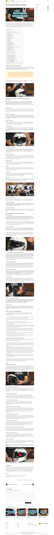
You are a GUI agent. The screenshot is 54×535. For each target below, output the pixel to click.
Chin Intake (9, 41)
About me (18, 524)
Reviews (37, 7)
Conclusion (8, 63)
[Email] (33, 480)
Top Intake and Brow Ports (11, 42)
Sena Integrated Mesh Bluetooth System (11, 44)
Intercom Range (9, 49)
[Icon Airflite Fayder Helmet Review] (43, 512)
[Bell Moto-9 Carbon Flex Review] (11, 512)
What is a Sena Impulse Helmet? (10, 31)
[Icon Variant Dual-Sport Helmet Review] (21, 512)
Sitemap (18, 527)
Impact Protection (10, 36)
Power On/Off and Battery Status (11, 50)
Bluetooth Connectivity (10, 46)
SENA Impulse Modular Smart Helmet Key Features (13, 32)
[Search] (47, 1)
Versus (37, 10)
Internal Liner (9, 33)
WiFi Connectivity (10, 45)
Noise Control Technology (10, 37)
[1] (7, 211)
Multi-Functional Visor (10, 38)
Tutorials (7, 527)
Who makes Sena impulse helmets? (12, 55)
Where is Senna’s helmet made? (11, 59)
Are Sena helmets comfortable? (11, 58)
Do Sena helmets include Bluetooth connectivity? (13, 60)
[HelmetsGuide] (10, 1)
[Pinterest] (31, 480)
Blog (6, 524)
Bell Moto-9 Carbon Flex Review (10, 516)
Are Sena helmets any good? (11, 54)
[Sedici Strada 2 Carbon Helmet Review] (32, 512)
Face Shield (9, 40)
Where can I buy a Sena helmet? (11, 56)
